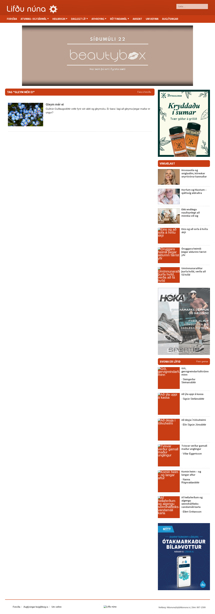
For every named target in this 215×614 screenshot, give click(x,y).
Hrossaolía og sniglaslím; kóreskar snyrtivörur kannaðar (194, 173)
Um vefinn (152, 19)
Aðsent (137, 19)
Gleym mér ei (55, 104)
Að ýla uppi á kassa (192, 394)
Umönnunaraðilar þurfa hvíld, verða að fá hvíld (193, 271)
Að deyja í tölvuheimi (193, 419)
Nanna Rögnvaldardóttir (190, 481)
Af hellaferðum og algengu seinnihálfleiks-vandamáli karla (192, 502)
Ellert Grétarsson (192, 511)
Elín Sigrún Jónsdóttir (194, 424)
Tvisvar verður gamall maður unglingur (194, 447)
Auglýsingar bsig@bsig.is (36, 607)
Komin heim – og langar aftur (191, 473)
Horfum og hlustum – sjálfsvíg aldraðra (194, 191)
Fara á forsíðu (144, 92)
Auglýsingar (170, 19)
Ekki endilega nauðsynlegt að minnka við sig (190, 212)
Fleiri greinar (202, 361)
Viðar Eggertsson (192, 453)
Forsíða (12, 19)
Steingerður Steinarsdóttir (188, 381)
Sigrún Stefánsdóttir (193, 398)
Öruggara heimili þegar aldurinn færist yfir (193, 252)
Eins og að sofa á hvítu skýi (194, 230)
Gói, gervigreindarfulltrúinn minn (195, 371)
